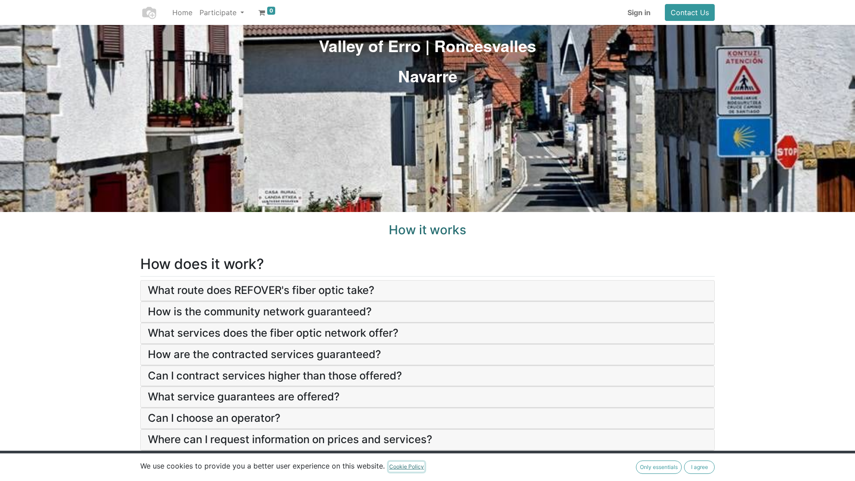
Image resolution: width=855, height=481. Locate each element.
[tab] (427, 291)
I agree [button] (699, 467)
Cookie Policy (406, 466)
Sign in (639, 12)
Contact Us (690, 12)
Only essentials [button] (659, 467)
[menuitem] (182, 12)
